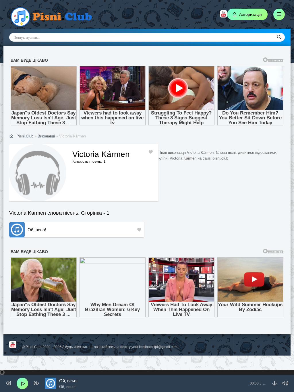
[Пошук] (279, 37)
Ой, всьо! (37, 229)
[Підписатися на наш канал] (223, 16)
